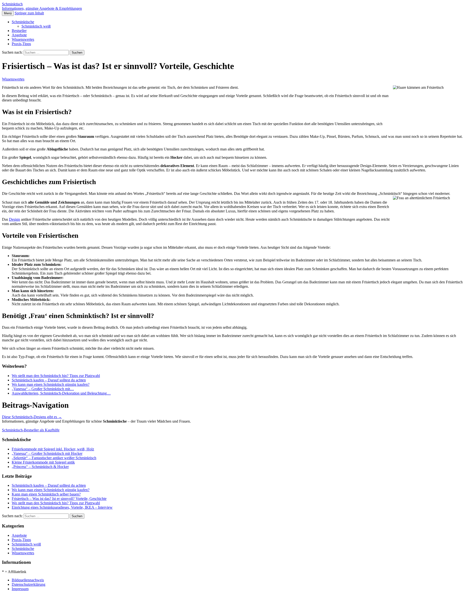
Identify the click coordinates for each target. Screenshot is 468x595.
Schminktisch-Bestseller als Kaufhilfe (30, 430)
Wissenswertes (23, 39)
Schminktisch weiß (36, 26)
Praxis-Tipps (21, 44)
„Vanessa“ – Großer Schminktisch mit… (43, 389)
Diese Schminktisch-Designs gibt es (32, 417)
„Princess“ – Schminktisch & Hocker (40, 467)
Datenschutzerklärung (28, 584)
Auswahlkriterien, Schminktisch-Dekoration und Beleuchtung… (61, 393)
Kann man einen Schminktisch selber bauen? (46, 494)
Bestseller (19, 31)
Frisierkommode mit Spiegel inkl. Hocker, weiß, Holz (53, 449)
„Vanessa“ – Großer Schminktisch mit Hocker (47, 453)
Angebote (19, 35)
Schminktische (23, 22)
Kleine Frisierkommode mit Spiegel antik (43, 462)
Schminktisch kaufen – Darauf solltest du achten (49, 380)
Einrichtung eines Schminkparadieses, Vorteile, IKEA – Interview (62, 507)
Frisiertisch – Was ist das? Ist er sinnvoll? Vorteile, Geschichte (59, 498)
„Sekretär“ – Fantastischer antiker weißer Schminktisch (54, 458)
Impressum (20, 589)
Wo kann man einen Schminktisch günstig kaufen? (50, 384)
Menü (8, 13)
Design (14, 219)
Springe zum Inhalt (29, 13)
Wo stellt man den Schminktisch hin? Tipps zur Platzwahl (56, 376)
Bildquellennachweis (28, 580)
